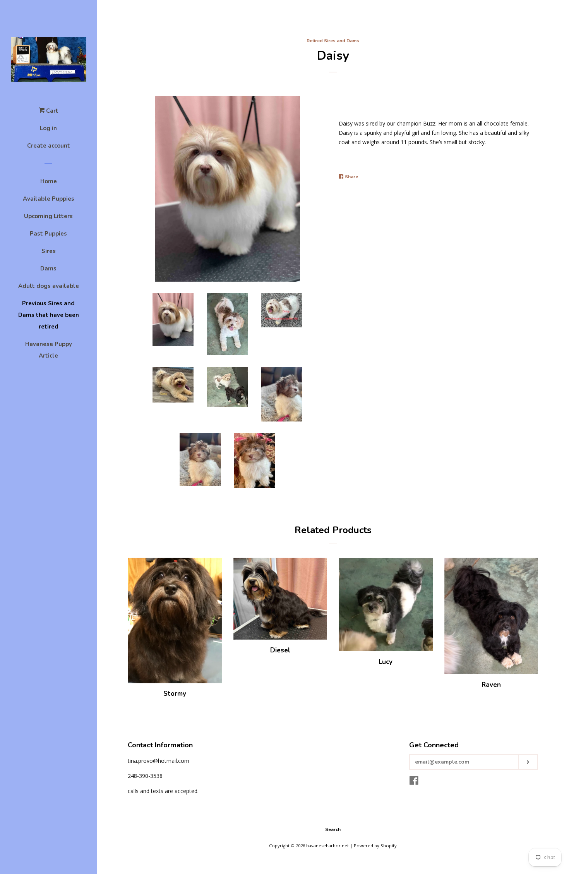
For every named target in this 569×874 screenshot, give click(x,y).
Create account (48, 146)
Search (333, 829)
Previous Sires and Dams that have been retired (48, 314)
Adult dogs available (48, 286)
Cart (51, 111)
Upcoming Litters (48, 216)
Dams (48, 268)
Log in (48, 128)
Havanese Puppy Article (48, 350)
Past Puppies (48, 233)
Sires (48, 251)
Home (48, 181)
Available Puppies (48, 199)
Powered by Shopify (375, 845)
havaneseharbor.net (327, 845)
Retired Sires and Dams (333, 41)
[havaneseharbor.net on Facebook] (414, 782)
